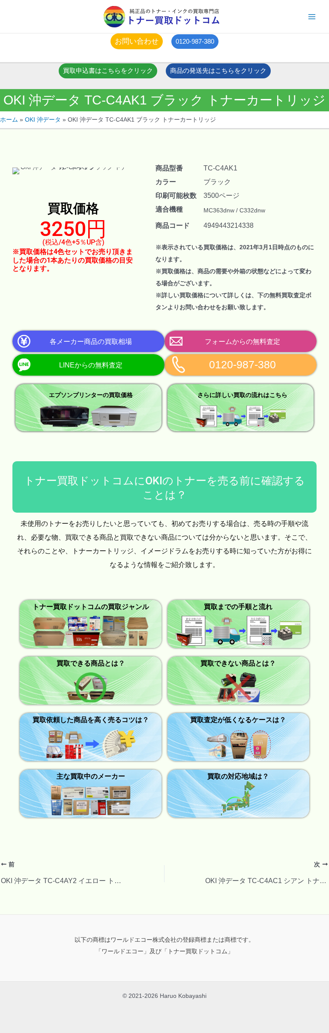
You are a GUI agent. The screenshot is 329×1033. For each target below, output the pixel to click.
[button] (137, 41)
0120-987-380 (242, 364)
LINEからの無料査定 (91, 365)
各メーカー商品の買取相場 (91, 341)
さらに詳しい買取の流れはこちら (242, 394)
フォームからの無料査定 (242, 341)
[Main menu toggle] (312, 16)
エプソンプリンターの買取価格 (91, 394)
